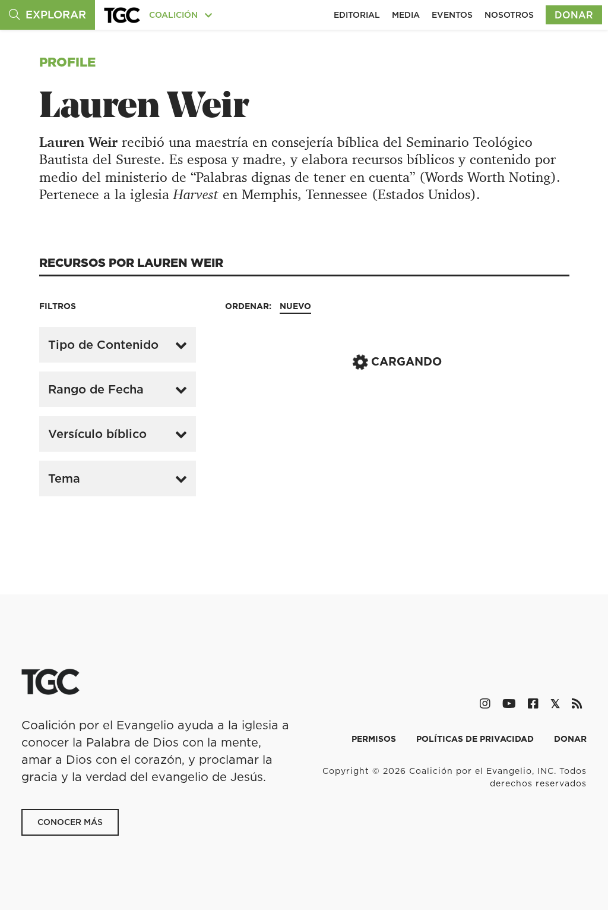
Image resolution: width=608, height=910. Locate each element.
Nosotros (509, 15)
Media (406, 15)
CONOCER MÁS (70, 822)
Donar (574, 14)
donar (570, 739)
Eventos (452, 15)
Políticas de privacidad (476, 739)
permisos (375, 739)
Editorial (357, 15)
